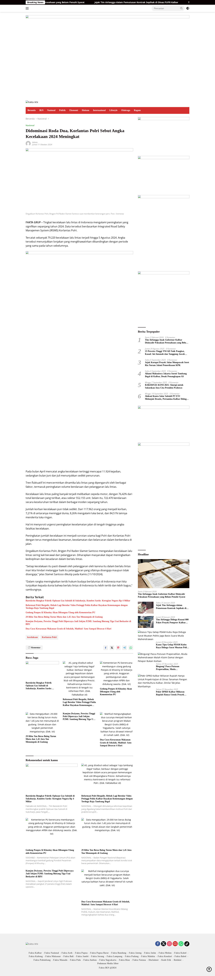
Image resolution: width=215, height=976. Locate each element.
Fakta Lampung (114, 956)
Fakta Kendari (165, 956)
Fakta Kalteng (36, 956)
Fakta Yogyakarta (107, 960)
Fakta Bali (68, 956)
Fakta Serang (97, 956)
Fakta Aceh (67, 953)
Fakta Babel (180, 956)
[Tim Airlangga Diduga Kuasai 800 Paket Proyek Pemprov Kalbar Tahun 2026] (146, 622)
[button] (181, 8)
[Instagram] (169, 944)
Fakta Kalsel (180, 953)
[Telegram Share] (124, 647)
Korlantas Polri (49, 637)
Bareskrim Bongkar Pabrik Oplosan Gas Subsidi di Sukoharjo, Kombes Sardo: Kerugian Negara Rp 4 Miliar (78, 600)
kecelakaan (32, 637)
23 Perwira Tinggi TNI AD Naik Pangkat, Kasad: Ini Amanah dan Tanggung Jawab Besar (165, 352)
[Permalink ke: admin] (28, 143)
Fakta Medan (165, 953)
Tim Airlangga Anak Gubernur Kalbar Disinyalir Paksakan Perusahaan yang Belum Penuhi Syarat (166, 341)
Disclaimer (154, 960)
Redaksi (177, 960)
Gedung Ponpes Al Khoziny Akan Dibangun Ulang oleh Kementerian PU (60, 612)
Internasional (99, 110)
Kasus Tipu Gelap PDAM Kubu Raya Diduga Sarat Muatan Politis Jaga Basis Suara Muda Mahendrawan (172, 646)
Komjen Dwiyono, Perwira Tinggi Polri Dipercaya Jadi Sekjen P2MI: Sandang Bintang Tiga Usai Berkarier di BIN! (78, 622)
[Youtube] (175, 944)
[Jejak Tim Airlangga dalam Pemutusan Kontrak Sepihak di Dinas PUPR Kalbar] (146, 608)
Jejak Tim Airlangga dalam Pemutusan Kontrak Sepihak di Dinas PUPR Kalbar (115, 2)
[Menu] (28, 8)
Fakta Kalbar (35, 953)
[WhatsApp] (181, 944)
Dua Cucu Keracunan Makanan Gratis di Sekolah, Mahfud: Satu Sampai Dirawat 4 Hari (68, 629)
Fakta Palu (75, 960)
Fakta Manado (60, 960)
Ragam (137, 110)
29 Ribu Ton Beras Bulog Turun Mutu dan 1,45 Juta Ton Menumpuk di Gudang (64, 617)
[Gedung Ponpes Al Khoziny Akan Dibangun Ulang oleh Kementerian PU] (116, 673)
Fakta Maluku (148, 956)
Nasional (51, 110)
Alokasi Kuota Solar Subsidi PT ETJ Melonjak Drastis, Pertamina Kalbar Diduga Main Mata (166, 397)
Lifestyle (113, 110)
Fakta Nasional (51, 953)
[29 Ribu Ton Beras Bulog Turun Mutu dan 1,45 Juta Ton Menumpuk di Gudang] (42, 722)
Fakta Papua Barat (99, 953)
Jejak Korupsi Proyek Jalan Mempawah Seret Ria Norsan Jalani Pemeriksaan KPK (167, 363)
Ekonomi (73, 110)
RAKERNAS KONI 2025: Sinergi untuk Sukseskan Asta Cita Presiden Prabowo (164, 386)
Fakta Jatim (150, 953)
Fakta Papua (81, 953)
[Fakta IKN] (32, 101)
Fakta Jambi (82, 956)
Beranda (32, 110)
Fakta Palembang (42, 960)
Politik (62, 110)
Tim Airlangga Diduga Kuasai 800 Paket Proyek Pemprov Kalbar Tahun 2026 (172, 621)
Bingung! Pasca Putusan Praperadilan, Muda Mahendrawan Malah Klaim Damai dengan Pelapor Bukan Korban (170, 668)
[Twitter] (163, 944)
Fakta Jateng (135, 953)
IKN (41, 110)
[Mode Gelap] (187, 8)
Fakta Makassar (53, 956)
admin (35, 142)
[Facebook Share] (105, 647)
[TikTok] (186, 943)
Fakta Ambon (90, 960)
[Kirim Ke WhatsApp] (130, 647)
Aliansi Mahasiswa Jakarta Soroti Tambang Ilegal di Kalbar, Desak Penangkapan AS (166, 375)
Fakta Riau (124, 960)
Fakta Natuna (139, 960)
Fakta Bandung (118, 953)
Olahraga (125, 110)
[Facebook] (157, 944)
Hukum (85, 110)
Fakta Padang (132, 956)
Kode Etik (166, 960)
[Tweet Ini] (112, 647)
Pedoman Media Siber (108, 963)
